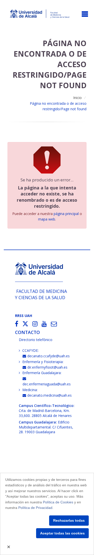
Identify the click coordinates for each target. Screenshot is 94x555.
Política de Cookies (58, 502)
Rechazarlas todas (69, 520)
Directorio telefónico (35, 339)
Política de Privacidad (35, 508)
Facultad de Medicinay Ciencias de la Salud (41, 294)
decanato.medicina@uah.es (49, 395)
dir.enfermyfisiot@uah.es (47, 367)
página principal (66, 213)
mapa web (46, 219)
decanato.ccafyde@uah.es (48, 356)
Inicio (77, 97)
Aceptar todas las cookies (62, 533)
